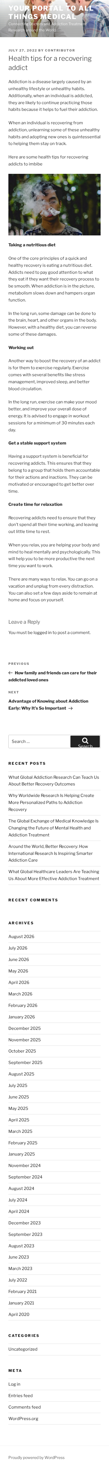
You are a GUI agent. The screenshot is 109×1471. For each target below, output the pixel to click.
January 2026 (21, 1016)
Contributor (60, 50)
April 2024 (18, 1211)
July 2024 (17, 1200)
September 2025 (25, 1062)
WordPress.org (23, 1418)
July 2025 (17, 1085)
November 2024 (24, 1165)
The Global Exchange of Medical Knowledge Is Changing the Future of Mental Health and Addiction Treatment (53, 828)
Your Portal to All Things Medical (51, 12)
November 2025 (24, 1039)
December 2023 (24, 1223)
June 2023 (18, 1257)
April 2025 (18, 1119)
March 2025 (20, 1131)
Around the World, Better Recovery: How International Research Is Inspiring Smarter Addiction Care (50, 853)
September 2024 (25, 1177)
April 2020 (18, 1314)
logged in (43, 632)
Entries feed (20, 1395)
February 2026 (22, 1005)
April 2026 (18, 982)
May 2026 (18, 971)
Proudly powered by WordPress (36, 1457)
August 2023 (21, 1245)
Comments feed (24, 1407)
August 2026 (21, 936)
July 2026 (17, 948)
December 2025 (24, 1028)
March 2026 (20, 994)
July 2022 (17, 1280)
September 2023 (25, 1234)
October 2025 (22, 1051)
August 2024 (21, 1188)
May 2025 (18, 1108)
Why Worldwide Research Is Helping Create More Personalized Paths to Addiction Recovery (51, 802)
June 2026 (18, 959)
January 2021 (21, 1303)
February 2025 (22, 1142)
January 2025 (21, 1154)
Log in (14, 1384)
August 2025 (21, 1074)
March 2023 (20, 1268)
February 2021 (22, 1291)
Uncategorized (22, 1349)
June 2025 (18, 1097)
